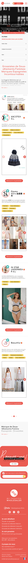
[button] (4, 156)
